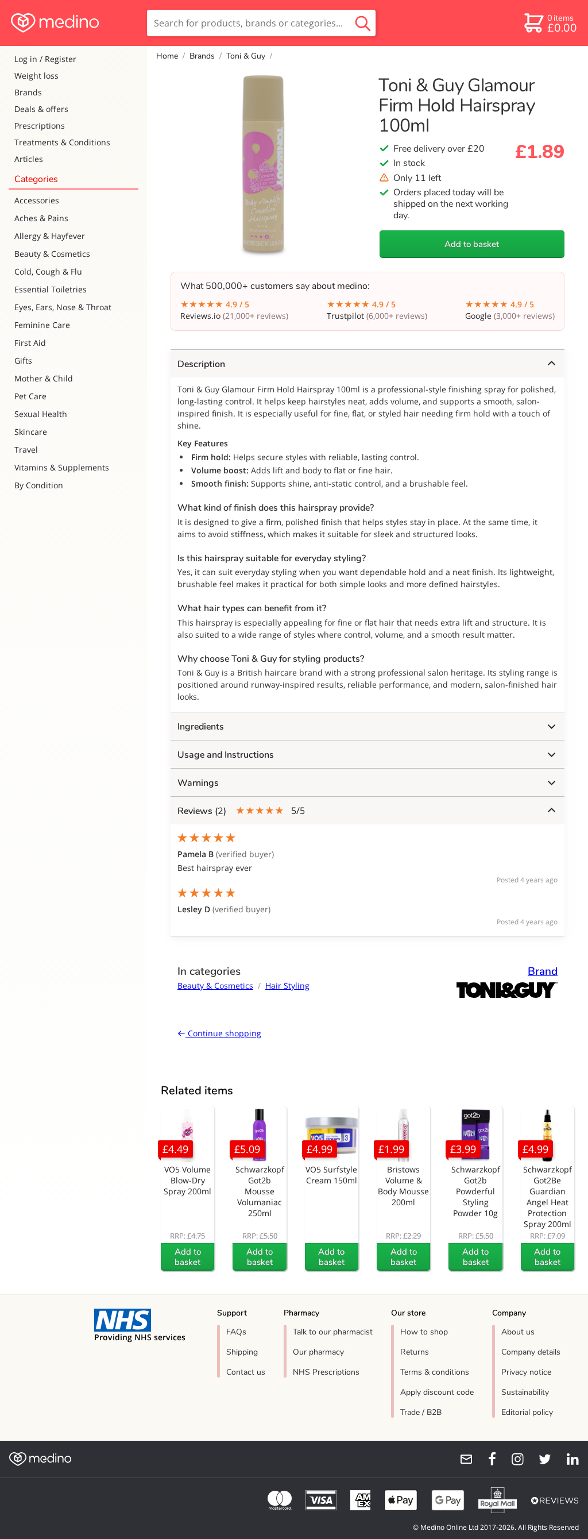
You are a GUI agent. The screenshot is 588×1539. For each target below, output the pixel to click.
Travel (26, 449)
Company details (530, 1352)
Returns (414, 1352)
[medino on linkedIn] (567, 1459)
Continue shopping (223, 1033)
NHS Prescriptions (326, 1372)
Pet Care (30, 396)
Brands (28, 92)
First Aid (30, 342)
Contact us (245, 1372)
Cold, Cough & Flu (48, 271)
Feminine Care (42, 324)
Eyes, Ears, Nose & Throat (62, 307)
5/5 (241, 810)
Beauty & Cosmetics (52, 253)
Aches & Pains (41, 218)
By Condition (38, 485)
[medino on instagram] (512, 1459)
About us (518, 1331)
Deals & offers (41, 108)
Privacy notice (526, 1372)
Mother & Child (43, 378)
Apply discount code (437, 1392)
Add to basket (471, 244)
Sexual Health (40, 413)
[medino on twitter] (539, 1459)
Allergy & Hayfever (49, 235)
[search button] (362, 23)
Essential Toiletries (50, 289)
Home (167, 56)
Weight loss (36, 75)
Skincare (30, 431)
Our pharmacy (318, 1352)
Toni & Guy (245, 56)
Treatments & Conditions (62, 142)
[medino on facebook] (484, 1459)
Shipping (242, 1352)
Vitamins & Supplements (61, 467)
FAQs (236, 1331)
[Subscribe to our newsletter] (461, 1459)
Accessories (36, 200)
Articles (28, 158)
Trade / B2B (421, 1412)
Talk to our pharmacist (333, 1331)
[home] (72, 23)
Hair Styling (287, 985)
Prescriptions (39, 125)
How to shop (424, 1331)
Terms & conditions (434, 1372)
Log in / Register (45, 58)
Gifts (23, 360)
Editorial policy (527, 1412)
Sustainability (525, 1392)
